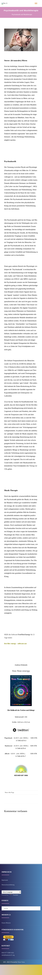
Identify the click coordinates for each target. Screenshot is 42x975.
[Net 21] (4, 3)
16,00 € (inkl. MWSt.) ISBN (19, 738)
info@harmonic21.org (8, 955)
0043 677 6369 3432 (8, 952)
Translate (15, 895)
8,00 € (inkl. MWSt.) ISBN (19, 753)
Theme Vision (21, 962)
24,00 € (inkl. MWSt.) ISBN (19, 746)
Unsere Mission (6, 923)
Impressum (5, 880)
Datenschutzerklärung (8, 885)
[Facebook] (35, 792)
